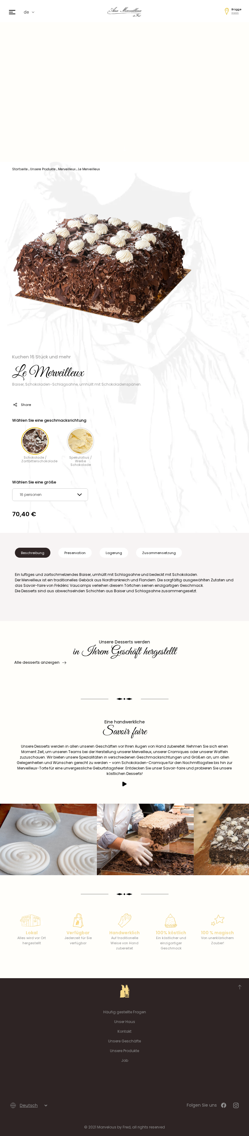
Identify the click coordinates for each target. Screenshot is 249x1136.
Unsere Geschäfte (124, 1041)
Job (124, 1060)
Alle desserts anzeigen (37, 662)
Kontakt (124, 1031)
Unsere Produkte (124, 1050)
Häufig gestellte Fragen (124, 1012)
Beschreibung (32, 552)
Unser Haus (124, 1021)
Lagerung (114, 552)
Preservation (75, 552)
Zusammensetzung (159, 552)
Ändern (235, 13)
